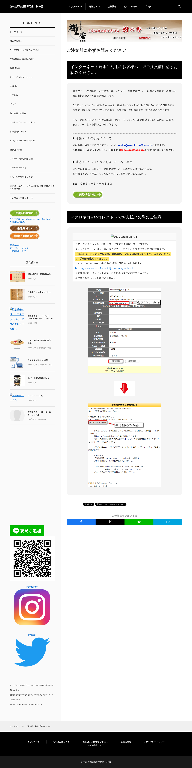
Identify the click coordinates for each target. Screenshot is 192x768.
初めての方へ (130, 6)
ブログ (147, 6)
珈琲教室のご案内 (45, 348)
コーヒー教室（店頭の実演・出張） (40, 342)
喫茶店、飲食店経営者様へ (95, 741)
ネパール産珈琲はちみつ (38, 378)
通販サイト (94, 6)
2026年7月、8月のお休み (39, 274)
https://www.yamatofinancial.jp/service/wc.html (104, 268)
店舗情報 (112, 6)
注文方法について (96, 745)
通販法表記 (125, 741)
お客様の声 (42, 419)
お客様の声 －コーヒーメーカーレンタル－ (40, 413)
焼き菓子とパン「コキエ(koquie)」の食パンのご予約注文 (41, 318)
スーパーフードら (35, 395)
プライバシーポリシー (154, 741)
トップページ (75, 6)
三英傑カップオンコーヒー (39, 292)
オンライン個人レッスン (38, 360)
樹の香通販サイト (61, 741)
